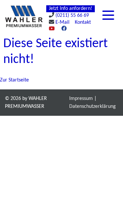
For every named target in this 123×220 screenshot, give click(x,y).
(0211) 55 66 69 (72, 15)
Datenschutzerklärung (92, 106)
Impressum (81, 98)
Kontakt (83, 22)
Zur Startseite (14, 80)
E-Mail (62, 22)
